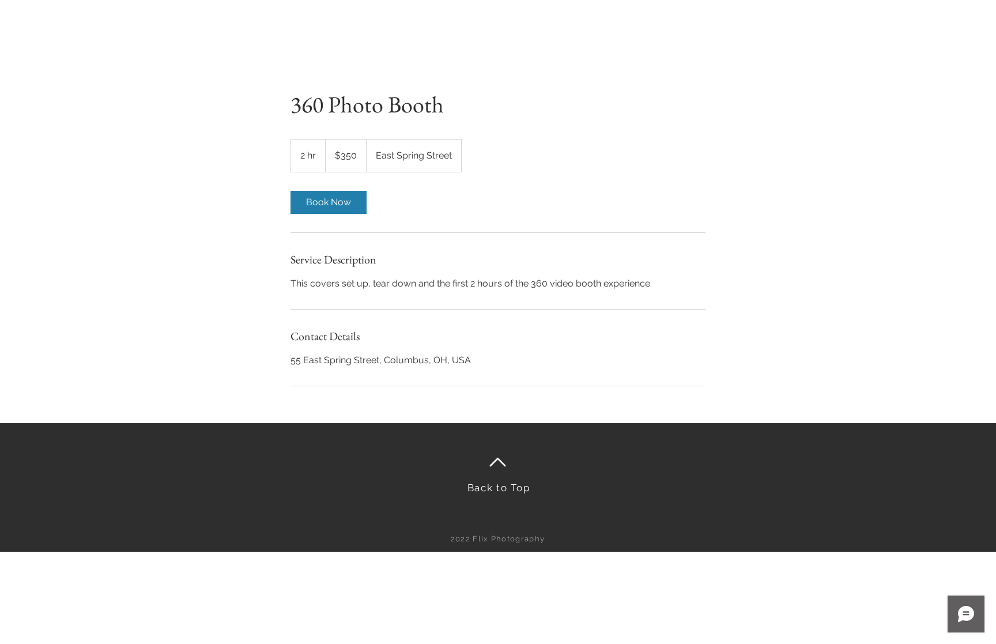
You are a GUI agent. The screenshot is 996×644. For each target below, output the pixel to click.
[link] (328, 202)
